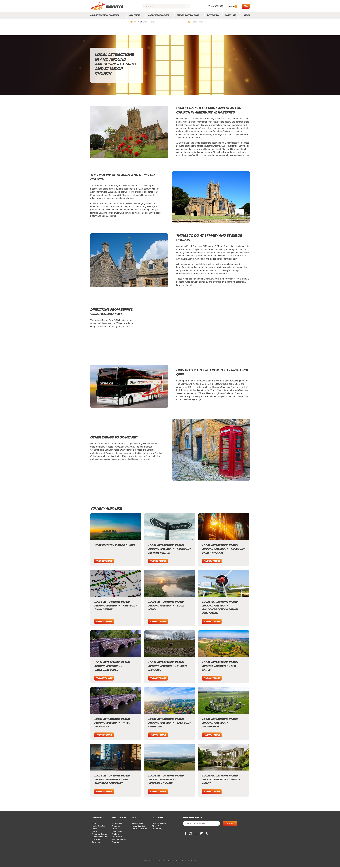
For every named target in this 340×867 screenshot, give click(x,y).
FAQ (246, 6)
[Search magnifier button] (187, 6)
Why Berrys (213, 15)
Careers (115, 829)
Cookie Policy (157, 829)
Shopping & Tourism (158, 15)
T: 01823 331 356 (216, 6)
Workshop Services (119, 839)
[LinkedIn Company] (196, 833)
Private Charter (137, 823)
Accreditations (117, 823)
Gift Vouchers (117, 837)
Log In (231, 6)
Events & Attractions (188, 15)
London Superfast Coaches (104, 15)
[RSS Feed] (206, 833)
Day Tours (134, 15)
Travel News (96, 842)
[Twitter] (201, 833)
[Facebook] (185, 833)
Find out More (104, 560)
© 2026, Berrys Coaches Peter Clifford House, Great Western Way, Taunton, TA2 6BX (170, 861)
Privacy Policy (157, 826)
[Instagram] (190, 833)
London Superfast (138, 826)
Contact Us (116, 826)
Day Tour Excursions (139, 829)
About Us (115, 842)
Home (94, 823)
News (247, 15)
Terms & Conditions (159, 823)
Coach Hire (230, 15)
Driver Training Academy (117, 832)
